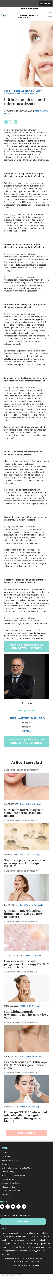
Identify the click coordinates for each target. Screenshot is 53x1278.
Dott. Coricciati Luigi (30, 854)
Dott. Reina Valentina (30, 804)
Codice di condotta (10, 1183)
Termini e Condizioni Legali (14, 1175)
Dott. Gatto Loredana (30, 955)
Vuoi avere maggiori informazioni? (26, 646)
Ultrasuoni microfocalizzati (21, 93)
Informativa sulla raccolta (10, 1276)
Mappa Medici (8, 1187)
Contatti (5, 1164)
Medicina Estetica (23, 91)
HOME (7, 91)
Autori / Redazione (10, 1160)
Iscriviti (23, 1221)
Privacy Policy (8, 1172)
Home (5, 1152)
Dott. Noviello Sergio (30, 1106)
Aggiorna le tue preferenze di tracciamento (26, 1265)
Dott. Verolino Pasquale (31, 905)
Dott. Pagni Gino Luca (31, 1006)
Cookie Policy (8, 1179)
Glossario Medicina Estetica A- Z (28, 16)
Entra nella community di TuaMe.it (17, 1168)
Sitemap (6, 1194)
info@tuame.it (34, 1261)
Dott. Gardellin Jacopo (31, 1056)
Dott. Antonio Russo (26, 717)
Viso (38, 91)
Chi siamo (6, 1156)
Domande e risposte (28, 8)
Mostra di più (26, 1132)
